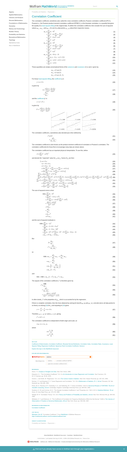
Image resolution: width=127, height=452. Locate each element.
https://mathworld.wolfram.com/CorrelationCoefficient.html (49, 416)
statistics (50, 360)
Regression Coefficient (48, 346)
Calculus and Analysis (16, 17)
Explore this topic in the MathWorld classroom (45, 349)
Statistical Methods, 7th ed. (106, 390)
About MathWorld (48, 435)
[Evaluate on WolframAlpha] (90, 357)
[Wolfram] (33, 441)
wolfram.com (43, 441)
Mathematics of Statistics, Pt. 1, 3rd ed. (90, 381)
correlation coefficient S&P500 (64, 360)
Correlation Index (86, 344)
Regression (51, 12)
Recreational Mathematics (17, 37)
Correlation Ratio (96, 344)
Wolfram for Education (54, 441)
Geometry (12, 26)
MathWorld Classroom (60, 435)
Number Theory (14, 31)
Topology (12, 40)
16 (64, 305)
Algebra (11, 12)
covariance (81, 67)
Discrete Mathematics (16, 20)
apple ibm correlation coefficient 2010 (57, 363)
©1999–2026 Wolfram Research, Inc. (72, 438)
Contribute (70, 435)
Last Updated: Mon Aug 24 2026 (54, 438)
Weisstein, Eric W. (37, 414)
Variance (82, 346)
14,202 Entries (41, 438)
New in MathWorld (14, 45)
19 (47, 305)
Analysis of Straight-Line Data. (48, 371)
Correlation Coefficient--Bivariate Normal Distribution (64, 344)
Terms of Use (86, 438)
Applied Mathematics (15, 14)
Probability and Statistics (17, 34)
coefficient (57, 79)
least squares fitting (48, 26)
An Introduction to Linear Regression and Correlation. (79, 374)
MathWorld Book (78, 435)
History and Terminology (17, 28)
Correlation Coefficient (38, 407)
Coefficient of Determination (40, 344)
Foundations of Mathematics (18, 23)
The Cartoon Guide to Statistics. (70, 378)
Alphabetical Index (14, 42)
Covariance (105, 344)
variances (71, 67)
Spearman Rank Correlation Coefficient (67, 346)
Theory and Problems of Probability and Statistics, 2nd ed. (76, 394)
